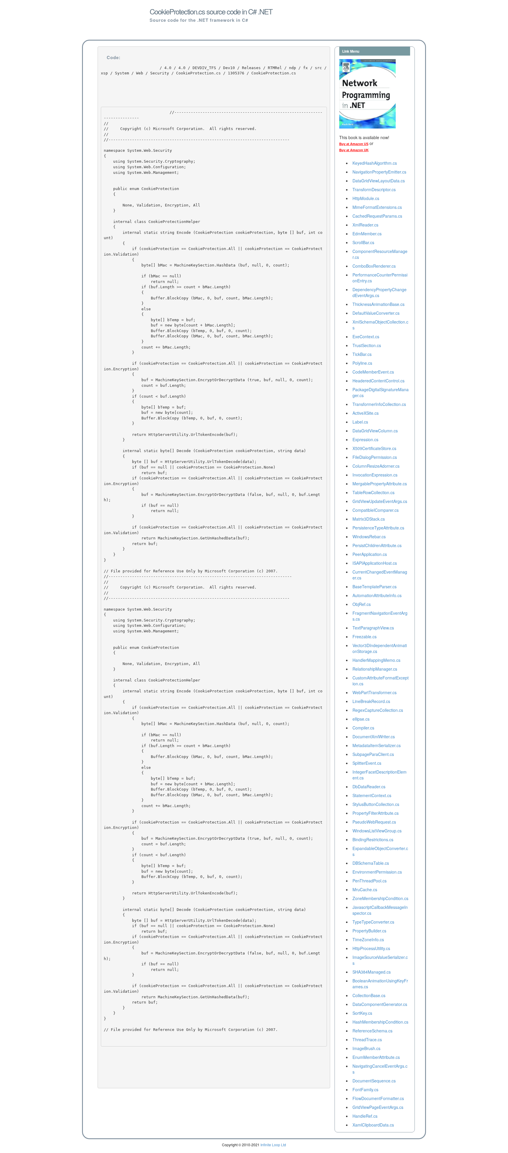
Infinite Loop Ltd (273, 1144)
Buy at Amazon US (353, 144)
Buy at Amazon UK (354, 150)
